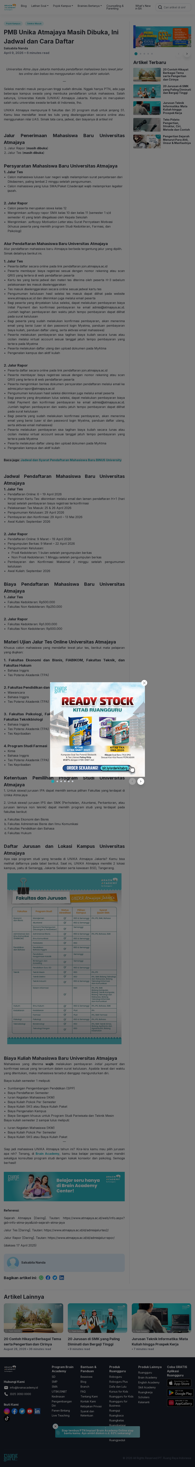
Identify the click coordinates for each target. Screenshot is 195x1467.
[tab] (52, 781)
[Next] (140, 781)
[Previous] (132, 781)
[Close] (144, 683)
